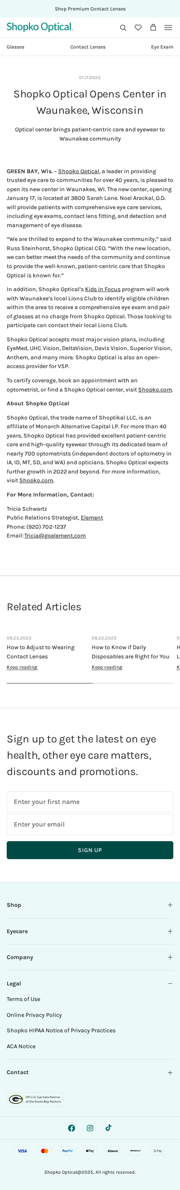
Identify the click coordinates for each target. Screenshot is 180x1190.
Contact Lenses (87, 47)
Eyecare (17, 931)
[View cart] (153, 28)
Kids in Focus (103, 289)
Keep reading (22, 667)
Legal (14, 983)
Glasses (15, 47)
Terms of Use (23, 999)
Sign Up (90, 850)
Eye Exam (162, 47)
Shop (14, 904)
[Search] (123, 28)
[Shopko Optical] (40, 27)
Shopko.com (155, 389)
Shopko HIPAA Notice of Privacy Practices (61, 1030)
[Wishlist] (138, 28)
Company (20, 957)
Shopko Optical (78, 171)
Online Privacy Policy (34, 1015)
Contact (18, 1072)
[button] (123, 28)
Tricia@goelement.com (55, 535)
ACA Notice (21, 1046)
